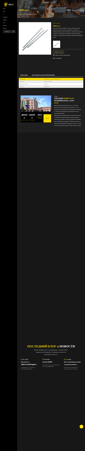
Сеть (4, 22)
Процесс (5, 20)
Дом (4, 11)
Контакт (5, 28)
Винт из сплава (33, 14)
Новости (5, 25)
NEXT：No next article (57, 58)
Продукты (5, 17)
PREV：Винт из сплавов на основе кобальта (61, 55)
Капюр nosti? (47, 362)
